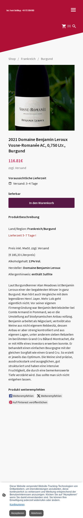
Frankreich (28, 59)
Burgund (47, 59)
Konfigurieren (17, 504)
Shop (12, 59)
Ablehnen (36, 513)
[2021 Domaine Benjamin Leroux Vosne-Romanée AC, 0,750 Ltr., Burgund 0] (41, 98)
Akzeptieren (17, 513)
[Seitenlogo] (22, 14)
